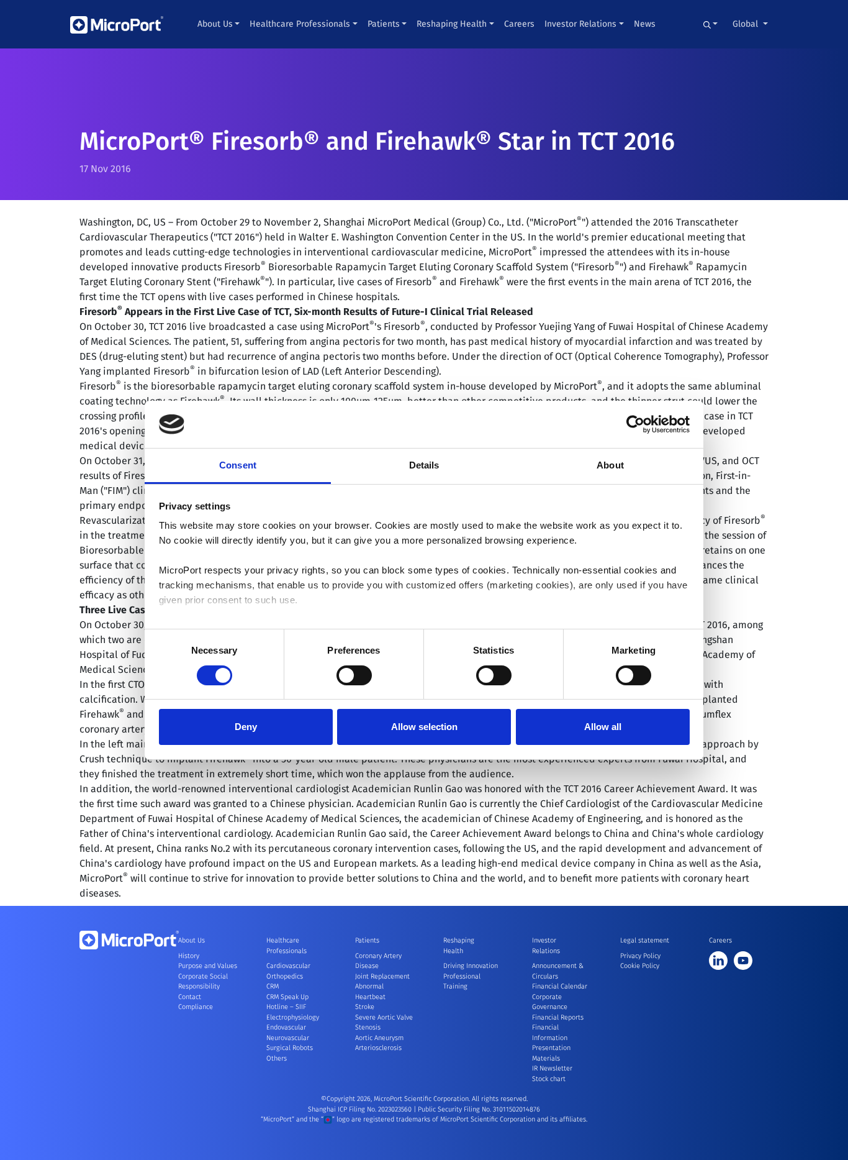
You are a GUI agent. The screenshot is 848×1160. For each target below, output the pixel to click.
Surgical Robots (289, 1048)
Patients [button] (384, 24)
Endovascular (286, 1027)
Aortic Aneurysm (379, 1038)
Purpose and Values (207, 966)
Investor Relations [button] (580, 24)
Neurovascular (287, 1038)
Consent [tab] (237, 465)
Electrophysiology (292, 1017)
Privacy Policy (640, 956)
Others (276, 1058)
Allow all (602, 726)
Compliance (195, 1007)
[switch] (354, 675)
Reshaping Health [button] (452, 24)
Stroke (364, 1007)
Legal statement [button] (644, 940)
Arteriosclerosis (378, 1048)
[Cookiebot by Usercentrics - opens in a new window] (635, 424)
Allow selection (424, 726)
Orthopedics (284, 976)
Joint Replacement (382, 976)
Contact (189, 997)
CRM (272, 986)
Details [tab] (424, 465)
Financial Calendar (559, 986)
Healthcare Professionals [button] (300, 24)
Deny (246, 726)
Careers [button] (519, 24)
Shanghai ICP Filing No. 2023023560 (360, 1109)
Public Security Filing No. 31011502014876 (479, 1109)
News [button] (645, 24)
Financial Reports (558, 1017)
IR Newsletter (552, 1068)
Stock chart (549, 1079)
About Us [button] (215, 24)
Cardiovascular (288, 966)
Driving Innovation (470, 966)
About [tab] (610, 465)
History (188, 956)
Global (746, 24)
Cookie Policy (639, 966)
